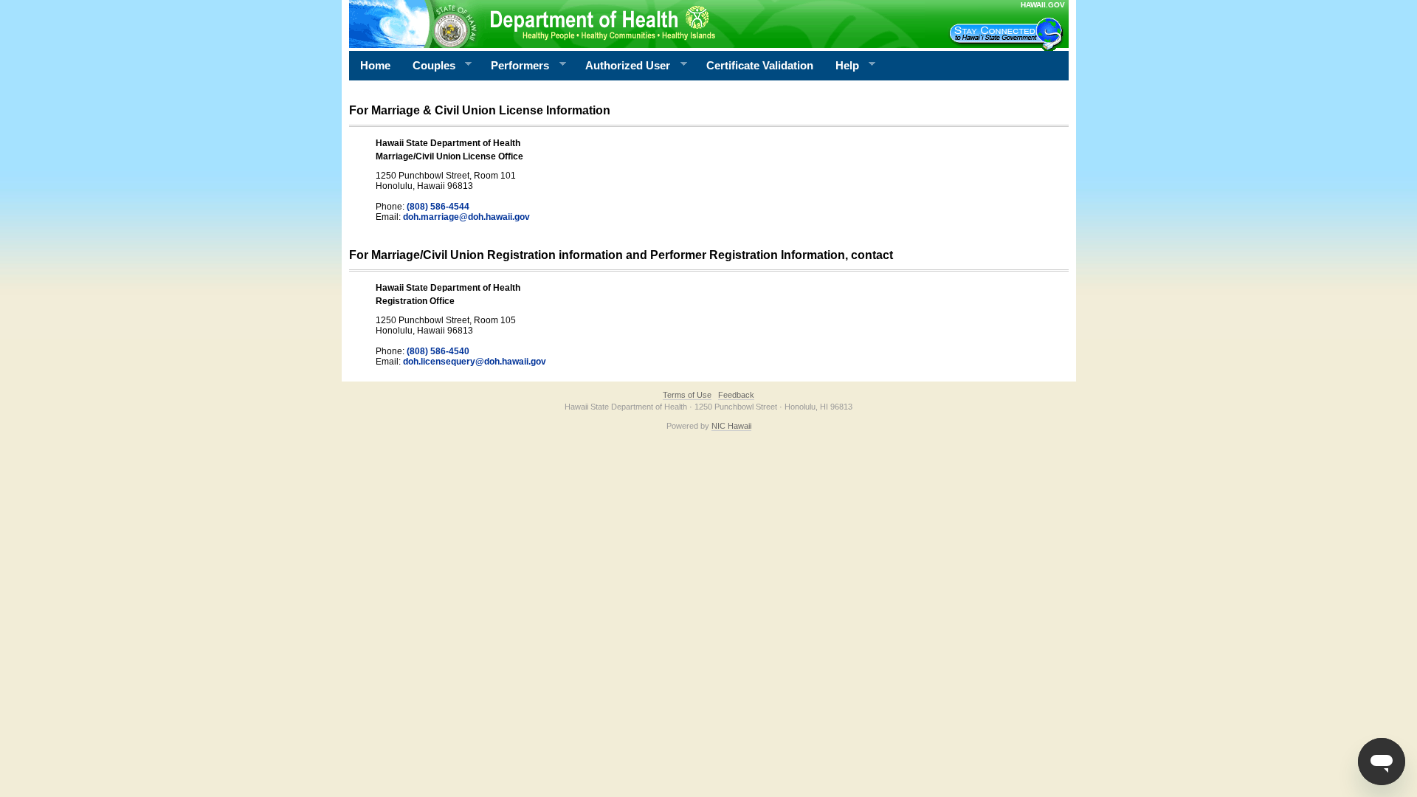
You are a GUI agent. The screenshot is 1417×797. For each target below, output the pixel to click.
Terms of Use (687, 394)
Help (841, 65)
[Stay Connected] (1008, 34)
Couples (428, 65)
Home (375, 65)
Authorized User (622, 65)
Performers (514, 65)
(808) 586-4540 (438, 351)
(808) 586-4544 (438, 206)
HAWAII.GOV (1043, 5)
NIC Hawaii (731, 425)
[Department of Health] (637, 23)
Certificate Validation (759, 65)
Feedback (736, 394)
